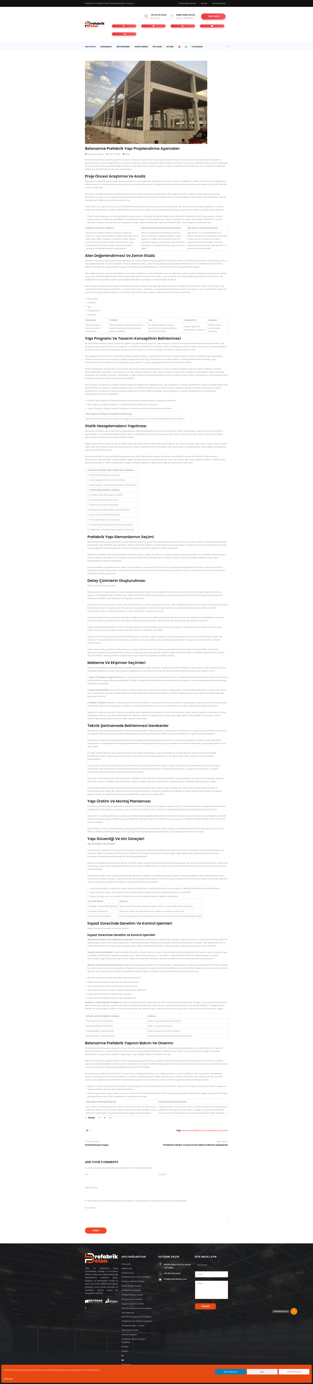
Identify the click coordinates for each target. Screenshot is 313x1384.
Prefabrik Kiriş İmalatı (131, 1290)
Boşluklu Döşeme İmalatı (133, 1304)
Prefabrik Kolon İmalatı (132, 1299)
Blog (127, 154)
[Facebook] (124, 26)
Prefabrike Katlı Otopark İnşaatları (137, 1321)
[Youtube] (212, 26)
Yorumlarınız (90, 1208)
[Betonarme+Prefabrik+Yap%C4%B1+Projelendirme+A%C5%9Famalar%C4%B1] (105, 1117)
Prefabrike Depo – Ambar (133, 1325)
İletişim (170, 46)
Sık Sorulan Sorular (187, 3)
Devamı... (131, 3)
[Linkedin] (124, 34)
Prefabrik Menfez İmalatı (133, 1281)
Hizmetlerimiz (141, 46)
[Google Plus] (183, 26)
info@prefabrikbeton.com (175, 1279)
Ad (87, 1174)
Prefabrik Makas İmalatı (132, 1295)
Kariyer (204, 3)
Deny (262, 1372)
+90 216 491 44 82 (172, 1273)
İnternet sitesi (91, 1187)
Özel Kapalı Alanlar (130, 1330)
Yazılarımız (197, 46)
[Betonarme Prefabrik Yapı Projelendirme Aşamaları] (99, 1117)
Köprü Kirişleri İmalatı (131, 1286)
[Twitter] (153, 26)
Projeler (157, 46)
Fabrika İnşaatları (129, 1334)
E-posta (162, 1174)
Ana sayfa (90, 46)
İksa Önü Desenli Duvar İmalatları (137, 1308)
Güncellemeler (219, 3)
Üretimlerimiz (123, 46)
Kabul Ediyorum (230, 1372)
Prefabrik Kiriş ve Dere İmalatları (136, 1277)
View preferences (294, 1372)
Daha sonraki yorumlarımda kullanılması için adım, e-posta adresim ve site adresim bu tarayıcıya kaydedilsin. (137, 1201)
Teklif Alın (213, 16)
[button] (294, 1311)
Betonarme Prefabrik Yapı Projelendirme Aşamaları (205, 1130)
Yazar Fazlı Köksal (96, 154)
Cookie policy (8, 1378)
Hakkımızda (106, 46)
